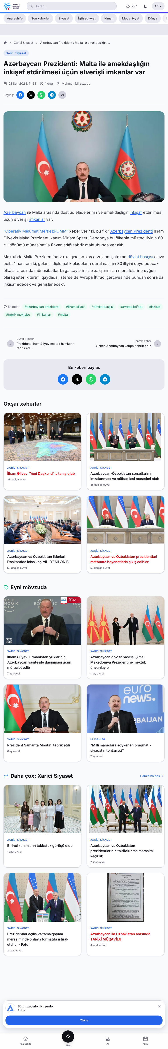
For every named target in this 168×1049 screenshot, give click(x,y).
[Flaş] (68, 1036)
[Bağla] (159, 1006)
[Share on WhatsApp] (41, 95)
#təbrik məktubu (18, 314)
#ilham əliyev (75, 306)
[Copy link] (62, 95)
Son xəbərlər (40, 18)
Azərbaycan (15, 212)
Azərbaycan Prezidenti (131, 231)
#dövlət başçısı (102, 306)
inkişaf (136, 212)
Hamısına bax (150, 776)
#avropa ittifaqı (131, 306)
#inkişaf (154, 306)
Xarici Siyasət (23, 42)
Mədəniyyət (130, 18)
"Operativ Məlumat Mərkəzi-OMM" (36, 231)
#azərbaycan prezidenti (42, 306)
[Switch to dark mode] (145, 6)
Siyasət (63, 18)
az (156, 6)
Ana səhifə (15, 18)
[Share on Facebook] (20, 95)
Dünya (152, 18)
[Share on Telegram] (52, 95)
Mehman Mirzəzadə (76, 83)
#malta (63, 314)
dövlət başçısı (140, 256)
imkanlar (37, 219)
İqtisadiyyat (87, 18)
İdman (108, 18)
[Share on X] (31, 95)
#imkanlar (44, 314)
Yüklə (84, 1020)
